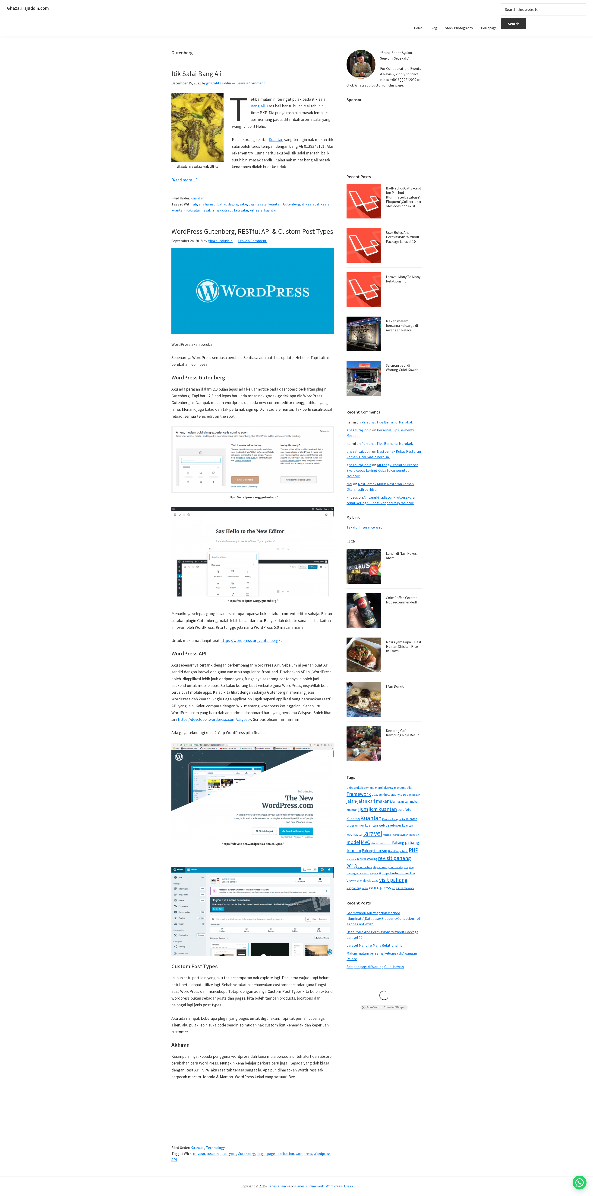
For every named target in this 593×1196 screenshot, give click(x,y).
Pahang (398, 842)
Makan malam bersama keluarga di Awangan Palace (402, 325)
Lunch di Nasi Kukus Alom (401, 555)
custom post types (221, 1153)
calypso (199, 1153)
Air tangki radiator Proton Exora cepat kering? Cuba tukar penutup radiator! (382, 470)
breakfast (393, 787)
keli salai (241, 210)
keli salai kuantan (263, 210)
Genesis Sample (279, 1186)
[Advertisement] (384, 136)
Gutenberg (291, 204)
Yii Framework (405, 888)
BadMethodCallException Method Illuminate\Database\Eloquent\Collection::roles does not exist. (403, 197)
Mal (349, 483)
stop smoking (381, 867)
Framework (359, 794)
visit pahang (393, 879)
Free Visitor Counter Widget (386, 1007)
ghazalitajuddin (359, 430)
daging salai (237, 204)
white (365, 888)
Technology (215, 1147)
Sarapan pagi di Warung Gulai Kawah (402, 367)
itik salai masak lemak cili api (209, 210)
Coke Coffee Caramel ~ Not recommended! (403, 599)
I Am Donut (395, 686)
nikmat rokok (378, 843)
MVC (365, 842)
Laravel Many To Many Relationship (403, 278)
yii (393, 888)
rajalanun (351, 859)
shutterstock (364, 867)
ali (195, 204)
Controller (405, 788)
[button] (580, 1183)
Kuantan (276, 139)
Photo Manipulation (398, 851)
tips (381, 873)
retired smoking (367, 859)
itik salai (308, 204)
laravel (372, 833)
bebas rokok (355, 788)
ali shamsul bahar (212, 204)
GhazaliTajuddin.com (28, 8)
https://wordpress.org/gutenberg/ (250, 640)
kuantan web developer (383, 825)
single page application (275, 1153)
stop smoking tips (398, 867)
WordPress (334, 1186)
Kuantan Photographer (394, 819)
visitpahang (354, 888)
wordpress (304, 1153)
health (416, 794)
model (353, 842)
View (350, 880)
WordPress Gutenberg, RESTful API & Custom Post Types (252, 231)
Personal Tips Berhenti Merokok (387, 422)
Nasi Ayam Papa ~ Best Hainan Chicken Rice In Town (404, 646)
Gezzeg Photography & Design (392, 795)
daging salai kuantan (265, 204)
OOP (388, 843)
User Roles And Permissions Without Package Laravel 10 (403, 237)
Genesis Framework (309, 1186)
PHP (413, 850)
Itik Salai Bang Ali (196, 73)
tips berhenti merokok (399, 873)
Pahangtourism (374, 850)
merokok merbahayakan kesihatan (401, 834)
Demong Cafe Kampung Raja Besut (402, 732)
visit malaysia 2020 (366, 881)
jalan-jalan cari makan (368, 801)
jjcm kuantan (383, 809)
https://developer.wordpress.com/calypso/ (214, 719)
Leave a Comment (251, 83)
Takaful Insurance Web (364, 527)
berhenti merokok (375, 788)
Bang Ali (258, 106)
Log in (348, 1186)
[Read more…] (184, 180)
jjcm (363, 808)
